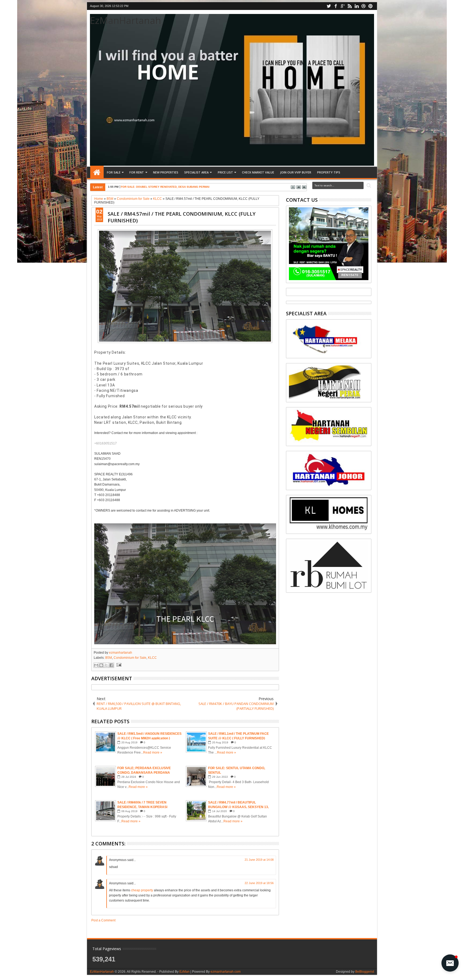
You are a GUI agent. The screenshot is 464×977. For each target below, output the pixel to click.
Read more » (152, 752)
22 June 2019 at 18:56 (259, 883)
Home (97, 172)
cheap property (142, 890)
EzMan (184, 972)
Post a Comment (103, 920)
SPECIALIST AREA (196, 172)
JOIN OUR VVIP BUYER (295, 172)
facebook (335, 6)
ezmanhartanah (120, 652)
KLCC (152, 658)
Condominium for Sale (130, 658)
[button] (450, 963)
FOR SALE (114, 172)
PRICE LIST (225, 172)
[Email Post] (118, 665)
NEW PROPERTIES (165, 172)
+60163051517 (105, 443)
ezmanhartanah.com (226, 972)
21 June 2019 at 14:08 (259, 859)
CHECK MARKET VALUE (258, 172)
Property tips (328, 172)
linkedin (356, 6)
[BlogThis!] (101, 665)
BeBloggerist (364, 972)
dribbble (363, 6)
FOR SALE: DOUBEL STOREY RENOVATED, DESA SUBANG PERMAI (165, 186)
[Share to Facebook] (111, 665)
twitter (328, 6)
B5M (108, 658)
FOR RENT (136, 172)
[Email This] (96, 665)
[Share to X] (106, 665)
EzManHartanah (125, 20)
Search (368, 186)
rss (349, 6)
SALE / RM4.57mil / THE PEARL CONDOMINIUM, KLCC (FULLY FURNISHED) (182, 217)
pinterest (370, 6)
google (342, 6)
